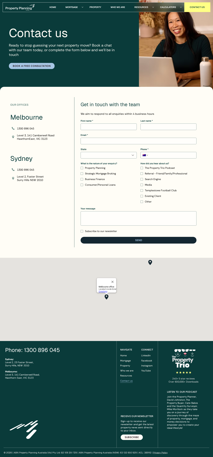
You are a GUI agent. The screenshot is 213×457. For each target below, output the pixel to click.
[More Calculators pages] (181, 7)
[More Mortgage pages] (82, 7)
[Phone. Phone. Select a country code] (145, 155)
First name (87, 121)
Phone (144, 149)
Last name (146, 121)
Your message (88, 208)
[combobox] (109, 155)
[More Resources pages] (153, 7)
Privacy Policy (160, 452)
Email (84, 135)
